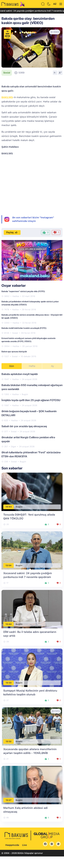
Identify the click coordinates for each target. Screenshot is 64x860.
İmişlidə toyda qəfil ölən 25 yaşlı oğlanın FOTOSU (30, 400)
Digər (13, 446)
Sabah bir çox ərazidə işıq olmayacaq (24, 426)
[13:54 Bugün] (32, 550)
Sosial (6, 72)
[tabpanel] (32, 417)
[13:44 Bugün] (32, 609)
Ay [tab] (52, 366)
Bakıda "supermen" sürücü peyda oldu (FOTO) (23, 291)
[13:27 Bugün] (32, 784)
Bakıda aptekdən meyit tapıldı (19, 374)
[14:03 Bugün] (32, 491)
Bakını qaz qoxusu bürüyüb (14, 351)
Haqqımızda (12, 845)
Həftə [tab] (32, 366)
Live (24, 845)
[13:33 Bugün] (32, 667)
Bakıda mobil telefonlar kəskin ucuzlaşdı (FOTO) (23, 328)
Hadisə (15, 296)
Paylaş (10, 232)
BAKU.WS (7, 97)
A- (55, 72)
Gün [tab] (11, 366)
